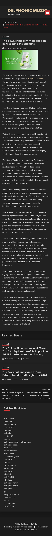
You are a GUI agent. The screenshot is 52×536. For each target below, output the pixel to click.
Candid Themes (30, 529)
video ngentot (10, 424)
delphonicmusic (28, 10)
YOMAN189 (9, 477)
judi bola (7, 433)
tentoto (7, 439)
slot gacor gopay (11, 445)
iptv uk (7, 500)
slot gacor (8, 459)
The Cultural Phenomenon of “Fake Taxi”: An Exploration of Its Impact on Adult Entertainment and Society (25, 351)
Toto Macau (9, 418)
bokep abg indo (10, 450)
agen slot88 (9, 427)
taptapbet (8, 430)
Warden (22, 48)
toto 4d (7, 462)
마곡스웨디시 (9, 497)
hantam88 (8, 436)
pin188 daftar (10, 465)
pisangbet (8, 421)
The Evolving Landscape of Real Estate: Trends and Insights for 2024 (24, 373)
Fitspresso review (35, 78)
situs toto (8, 474)
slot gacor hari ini (11, 483)
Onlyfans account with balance (17, 442)
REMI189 (8, 480)
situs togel (8, 468)
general (5, 36)
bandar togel (9, 503)
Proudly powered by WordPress (18, 527)
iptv (5, 491)
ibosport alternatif (11, 494)
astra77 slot (9, 506)
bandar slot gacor (11, 456)
